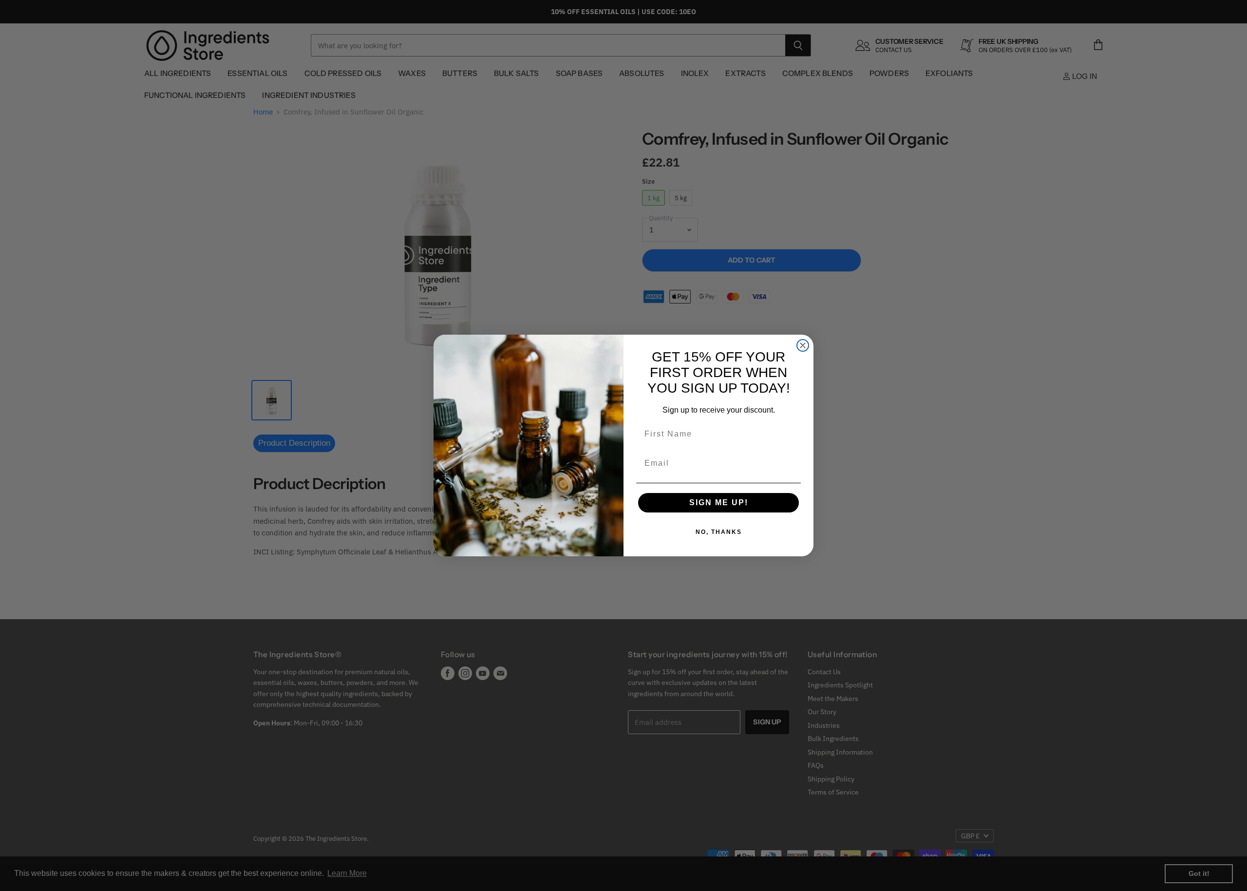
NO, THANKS (719, 532)
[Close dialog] (803, 345)
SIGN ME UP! (718, 502)
